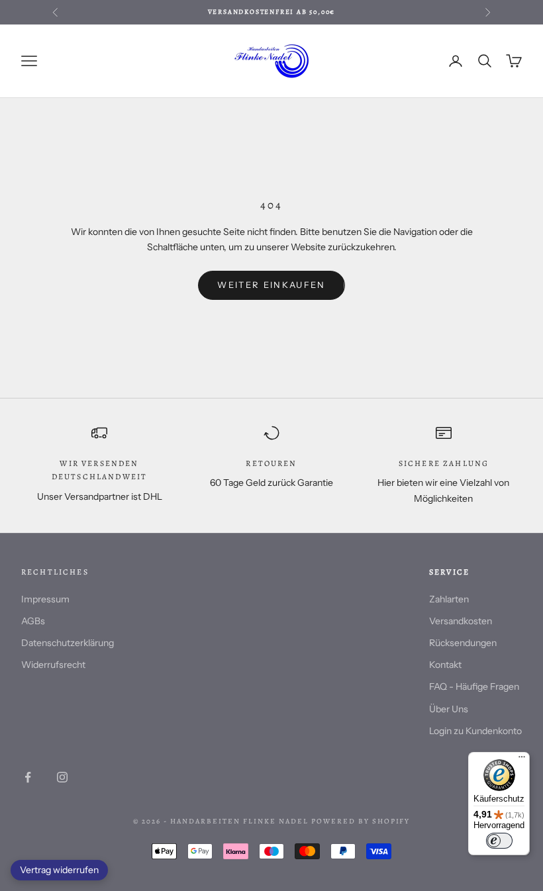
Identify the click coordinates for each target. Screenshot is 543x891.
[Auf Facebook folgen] (27, 777)
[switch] (499, 841)
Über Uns (448, 709)
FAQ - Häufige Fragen (474, 686)
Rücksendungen (463, 643)
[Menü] (522, 760)
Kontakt (445, 665)
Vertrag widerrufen (59, 870)
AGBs (33, 621)
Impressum (45, 599)
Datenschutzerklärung (67, 643)
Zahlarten (449, 599)
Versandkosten (460, 621)
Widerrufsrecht (53, 665)
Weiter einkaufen (271, 284)
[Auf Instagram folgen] (62, 777)
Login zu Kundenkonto (475, 731)
